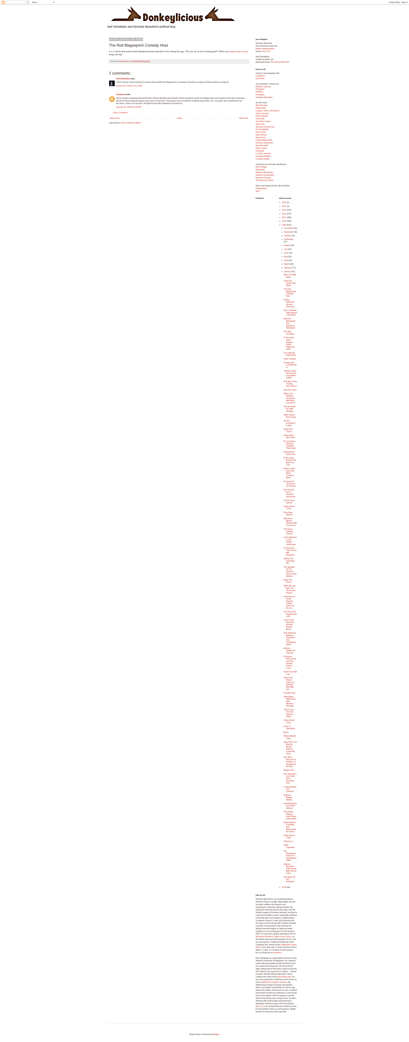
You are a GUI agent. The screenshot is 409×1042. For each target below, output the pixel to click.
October (287, 236)
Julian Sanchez (262, 113)
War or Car (260, 1006)
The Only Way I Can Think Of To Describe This (290, 778)
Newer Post (115, 118)
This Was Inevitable (289, 332)
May (286, 256)
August (287, 245)
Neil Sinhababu (123, 79)
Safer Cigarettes (289, 846)
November (289, 232)
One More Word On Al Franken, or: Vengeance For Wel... (290, 762)
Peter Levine (261, 148)
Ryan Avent (261, 137)
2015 (284, 202)
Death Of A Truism (288, 430)
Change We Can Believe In (290, 365)
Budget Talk (289, 770)
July (286, 249)
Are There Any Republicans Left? (290, 614)
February (288, 268)
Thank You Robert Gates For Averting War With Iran (289, 683)
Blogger (216, 1034)
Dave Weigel (261, 167)
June (286, 253)
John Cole (260, 124)
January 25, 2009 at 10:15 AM (129, 86)
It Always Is (288, 841)
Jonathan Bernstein (264, 97)
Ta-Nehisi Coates (263, 121)
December (289, 228)
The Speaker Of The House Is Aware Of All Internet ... (290, 571)
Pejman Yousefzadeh (265, 175)
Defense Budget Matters (288, 797)
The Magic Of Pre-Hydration (289, 879)
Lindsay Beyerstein (264, 140)
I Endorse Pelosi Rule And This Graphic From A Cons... (290, 662)
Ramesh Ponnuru (263, 178)
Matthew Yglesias (263, 87)
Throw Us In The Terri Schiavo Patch (289, 713)
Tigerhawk (260, 169)
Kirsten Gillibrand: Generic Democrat (289, 303)
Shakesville (261, 108)
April (286, 260)
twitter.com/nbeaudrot (265, 49)
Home (179, 118)
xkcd (258, 191)
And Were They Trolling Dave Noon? (290, 383)
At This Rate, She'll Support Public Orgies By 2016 (289, 343)
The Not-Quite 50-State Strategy (290, 408)
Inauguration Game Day (289, 453)
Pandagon (260, 89)
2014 (284, 206)
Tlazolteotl (120, 94)
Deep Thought (290, 359)
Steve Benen (261, 135)
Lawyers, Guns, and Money (267, 111)
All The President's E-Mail (290, 423)
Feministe (260, 151)
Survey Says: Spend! (289, 501)
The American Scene (265, 180)
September (289, 239)
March (287, 264)
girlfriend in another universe (274, 982)
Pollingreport (261, 188)
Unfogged (260, 94)
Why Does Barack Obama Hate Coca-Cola (290, 522)
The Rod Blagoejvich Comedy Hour (290, 292)
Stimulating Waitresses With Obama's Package (290, 701)
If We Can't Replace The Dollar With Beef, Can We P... (290, 398)
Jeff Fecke (260, 119)
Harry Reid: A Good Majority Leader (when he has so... (289, 602)
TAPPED (259, 92)
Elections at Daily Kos (265, 127)
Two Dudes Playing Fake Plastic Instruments (290, 815)
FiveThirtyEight (262, 129)
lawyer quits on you (239, 51)
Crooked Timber (263, 159)
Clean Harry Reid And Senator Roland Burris (289, 624)
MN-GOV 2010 (290, 390)
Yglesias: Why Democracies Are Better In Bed (290, 374)
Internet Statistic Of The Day (289, 650)
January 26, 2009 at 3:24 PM (128, 107)
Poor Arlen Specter (288, 513)
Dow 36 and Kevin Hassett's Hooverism (289, 493)
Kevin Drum (261, 132)
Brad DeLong (261, 105)
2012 (284, 214)
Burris (286, 732)
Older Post (243, 118)
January (288, 271)
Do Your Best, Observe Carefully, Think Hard (290, 444)
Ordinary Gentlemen (264, 143)
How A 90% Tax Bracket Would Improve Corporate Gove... (290, 748)
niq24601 (277, 953)
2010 (284, 221)
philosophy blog (284, 977)
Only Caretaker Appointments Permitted (290, 312)
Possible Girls (290, 693)
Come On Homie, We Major (290, 283)
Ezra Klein (260, 78)
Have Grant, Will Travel (289, 436)
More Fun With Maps (290, 276)
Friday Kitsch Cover (289, 507)
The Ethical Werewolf (279, 62)
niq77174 (266, 51)
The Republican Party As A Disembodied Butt (290, 856)
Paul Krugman (262, 116)
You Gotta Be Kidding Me (290, 354)
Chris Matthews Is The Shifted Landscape (290, 540)
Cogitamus (260, 76)
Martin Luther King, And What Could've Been (289, 473)
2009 (284, 225)
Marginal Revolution (264, 172)
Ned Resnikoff (262, 145)
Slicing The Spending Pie (289, 560)
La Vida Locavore (263, 153)
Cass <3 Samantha (289, 727)
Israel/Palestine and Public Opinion (290, 805)
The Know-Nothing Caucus (288, 531)
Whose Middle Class (290, 737)
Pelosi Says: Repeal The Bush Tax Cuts (290, 461)
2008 (284, 887)
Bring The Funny (288, 581)
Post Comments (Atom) (131, 123)
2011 (284, 217)
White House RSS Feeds (290, 416)
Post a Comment (120, 113)
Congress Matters (263, 156)
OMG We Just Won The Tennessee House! (290, 589)
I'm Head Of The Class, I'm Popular (290, 483)
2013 (284, 210)
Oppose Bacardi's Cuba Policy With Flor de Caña (290, 868)
